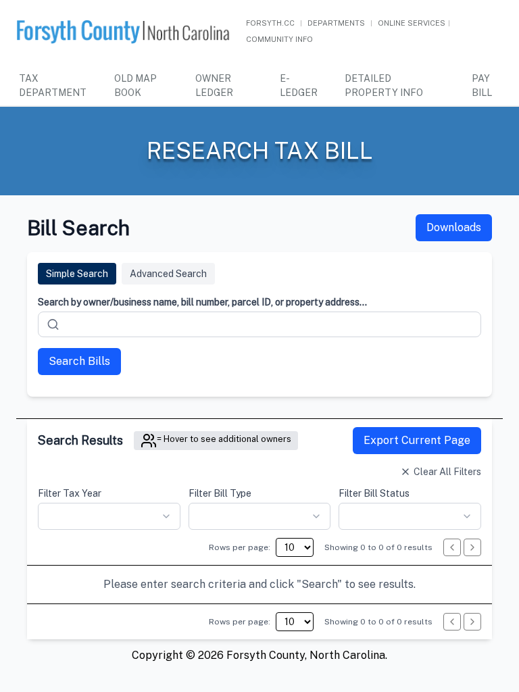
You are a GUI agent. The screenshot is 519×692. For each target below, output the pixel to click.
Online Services (411, 23)
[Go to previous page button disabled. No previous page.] (452, 547)
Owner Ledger (214, 85)
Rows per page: (239, 547)
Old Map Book (135, 85)
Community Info (279, 39)
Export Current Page (417, 440)
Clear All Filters (447, 471)
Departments (336, 23)
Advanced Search (168, 273)
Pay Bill (482, 85)
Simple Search (77, 273)
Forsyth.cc (270, 23)
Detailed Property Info (384, 85)
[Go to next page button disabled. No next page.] (472, 547)
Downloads (453, 227)
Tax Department (52, 85)
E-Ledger (299, 85)
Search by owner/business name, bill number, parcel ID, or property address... (202, 302)
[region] (259, 584)
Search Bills (79, 361)
